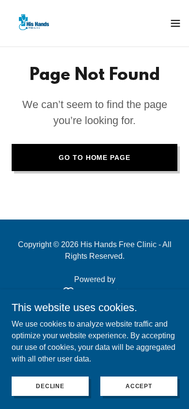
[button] (175, 23)
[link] (33, 23)
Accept (139, 385)
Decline (50, 385)
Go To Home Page (94, 157)
